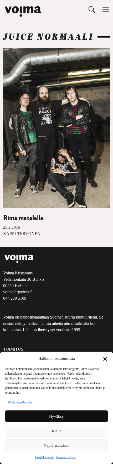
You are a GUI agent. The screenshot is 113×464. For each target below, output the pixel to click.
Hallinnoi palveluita (20, 402)
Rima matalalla (23, 218)
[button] (105, 358)
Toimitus (13, 349)
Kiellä (56, 431)
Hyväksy (56, 416)
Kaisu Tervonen (21, 233)
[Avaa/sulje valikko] (105, 9)
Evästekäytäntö (44, 457)
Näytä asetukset (56, 445)
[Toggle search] (91, 9)
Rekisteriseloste (66, 457)
